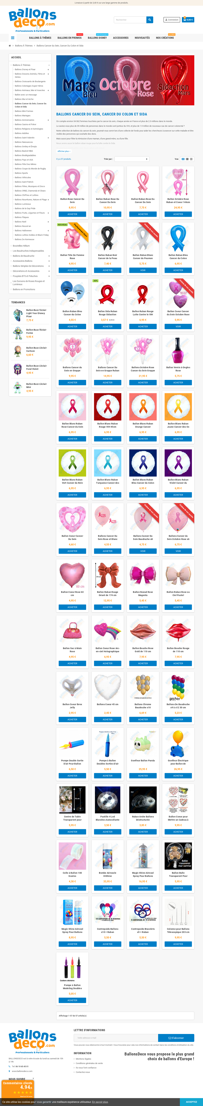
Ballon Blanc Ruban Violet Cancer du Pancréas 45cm (178, 482)
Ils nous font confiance (86, 1068)
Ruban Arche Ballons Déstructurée (143, 818)
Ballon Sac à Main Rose (72, 650)
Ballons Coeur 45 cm (107, 704)
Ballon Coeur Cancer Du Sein (72, 537)
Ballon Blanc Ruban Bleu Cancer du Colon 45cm (143, 482)
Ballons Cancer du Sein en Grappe (72, 369)
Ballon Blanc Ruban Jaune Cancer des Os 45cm (178, 426)
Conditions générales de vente (89, 1063)
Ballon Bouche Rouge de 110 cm (178, 650)
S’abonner (177, 1038)
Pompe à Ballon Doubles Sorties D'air (108, 762)
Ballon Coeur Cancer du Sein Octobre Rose (178, 313)
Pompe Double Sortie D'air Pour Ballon (72, 762)
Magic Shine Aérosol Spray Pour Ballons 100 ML (72, 932)
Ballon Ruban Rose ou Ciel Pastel (178, 593)
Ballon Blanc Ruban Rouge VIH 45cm (107, 425)
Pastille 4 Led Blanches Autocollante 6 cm (108, 819)
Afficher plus (64, 151)
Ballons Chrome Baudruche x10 (143, 706)
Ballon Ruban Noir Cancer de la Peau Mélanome (107, 258)
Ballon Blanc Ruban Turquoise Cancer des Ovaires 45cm (107, 482)
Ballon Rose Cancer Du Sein (72, 200)
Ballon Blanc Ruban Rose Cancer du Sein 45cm (72, 426)
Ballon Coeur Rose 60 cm (72, 593)
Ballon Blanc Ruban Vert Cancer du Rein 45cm (72, 482)
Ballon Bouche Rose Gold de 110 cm (142, 650)
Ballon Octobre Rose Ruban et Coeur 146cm (178, 200)
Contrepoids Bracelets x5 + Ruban (143, 930)
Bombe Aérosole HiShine (107, 874)
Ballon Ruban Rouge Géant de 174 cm (107, 593)
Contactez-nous (83, 1072)
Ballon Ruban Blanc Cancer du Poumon (143, 257)
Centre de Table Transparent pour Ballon (72, 819)
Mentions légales (83, 1059)
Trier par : (108, 159)
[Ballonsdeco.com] (32, 19)
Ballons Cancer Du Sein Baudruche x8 (143, 537)
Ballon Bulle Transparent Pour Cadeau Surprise (178, 876)
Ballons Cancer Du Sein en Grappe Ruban (107, 369)
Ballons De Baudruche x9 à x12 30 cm (178, 706)
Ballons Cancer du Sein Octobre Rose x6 (178, 537)
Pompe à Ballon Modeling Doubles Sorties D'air (72, 988)
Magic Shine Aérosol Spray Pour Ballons (143, 874)
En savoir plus (100, 1101)
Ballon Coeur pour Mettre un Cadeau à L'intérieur (178, 819)
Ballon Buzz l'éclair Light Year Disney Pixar (36, 313)
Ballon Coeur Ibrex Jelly (72, 706)
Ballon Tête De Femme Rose (72, 257)
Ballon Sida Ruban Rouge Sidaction (107, 313)
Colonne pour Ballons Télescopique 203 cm (178, 930)
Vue (176, 159)
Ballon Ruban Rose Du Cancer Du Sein (142, 200)
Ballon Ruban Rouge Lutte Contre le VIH (143, 313)
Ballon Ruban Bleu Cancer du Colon (178, 257)
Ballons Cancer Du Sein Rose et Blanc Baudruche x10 (108, 539)
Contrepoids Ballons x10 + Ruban (107, 930)
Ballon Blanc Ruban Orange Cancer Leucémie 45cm (143, 426)
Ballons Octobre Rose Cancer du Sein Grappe (143, 369)
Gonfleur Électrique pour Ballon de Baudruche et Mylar (178, 763)
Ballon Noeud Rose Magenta (143, 593)
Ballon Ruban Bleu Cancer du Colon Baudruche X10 (72, 314)
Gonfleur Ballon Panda (143, 760)
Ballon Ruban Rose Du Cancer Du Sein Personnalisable (107, 202)
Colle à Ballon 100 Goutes (72, 874)
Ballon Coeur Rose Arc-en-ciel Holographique (108, 650)
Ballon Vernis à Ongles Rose (178, 369)
